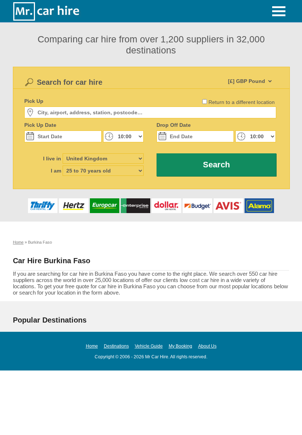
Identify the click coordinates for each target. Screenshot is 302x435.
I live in (52, 158)
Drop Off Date (174, 125)
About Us (207, 346)
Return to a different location (241, 102)
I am (56, 171)
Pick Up (33, 101)
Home (92, 346)
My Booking (180, 346)
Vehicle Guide (149, 346)
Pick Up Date (40, 125)
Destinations (116, 346)
